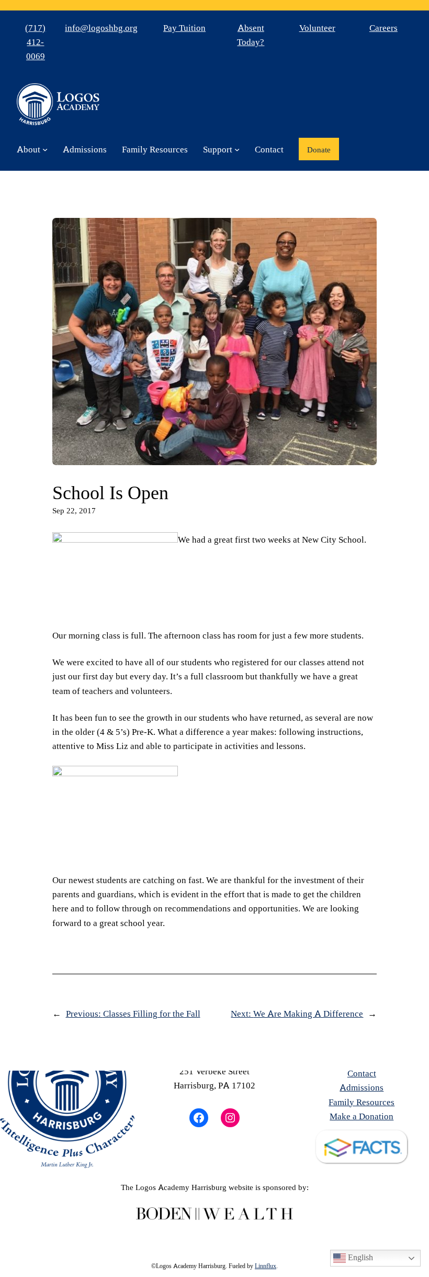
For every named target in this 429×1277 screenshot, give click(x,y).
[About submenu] (45, 149)
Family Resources (361, 1102)
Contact (361, 1073)
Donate (319, 149)
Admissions (361, 1087)
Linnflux (265, 1265)
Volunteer (317, 27)
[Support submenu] (237, 149)
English (359, 1256)
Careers (383, 27)
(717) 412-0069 (35, 41)
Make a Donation (361, 1116)
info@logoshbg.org (101, 27)
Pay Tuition (184, 27)
